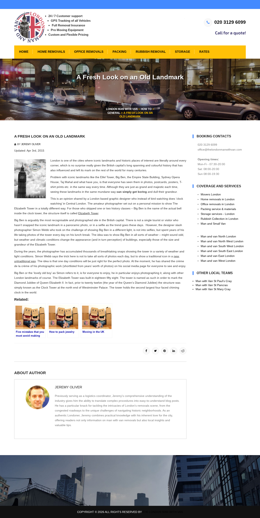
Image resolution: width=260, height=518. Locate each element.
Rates (203, 51)
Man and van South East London (222, 251)
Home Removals (51, 51)
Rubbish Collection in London (219, 218)
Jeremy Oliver (31, 144)
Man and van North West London (222, 241)
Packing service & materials (218, 209)
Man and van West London (218, 260)
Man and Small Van (213, 223)
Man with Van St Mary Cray (213, 289)
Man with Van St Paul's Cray (214, 281)
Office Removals (88, 51)
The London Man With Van (163, 512)
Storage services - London (218, 213)
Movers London (211, 194)
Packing (119, 51)
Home (23, 51)
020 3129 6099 (230, 22)
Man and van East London (218, 255)
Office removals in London (217, 204)
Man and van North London (218, 236)
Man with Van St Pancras (212, 285)
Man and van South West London (222, 246)
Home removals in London (218, 199)
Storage (182, 51)
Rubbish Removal (150, 51)
